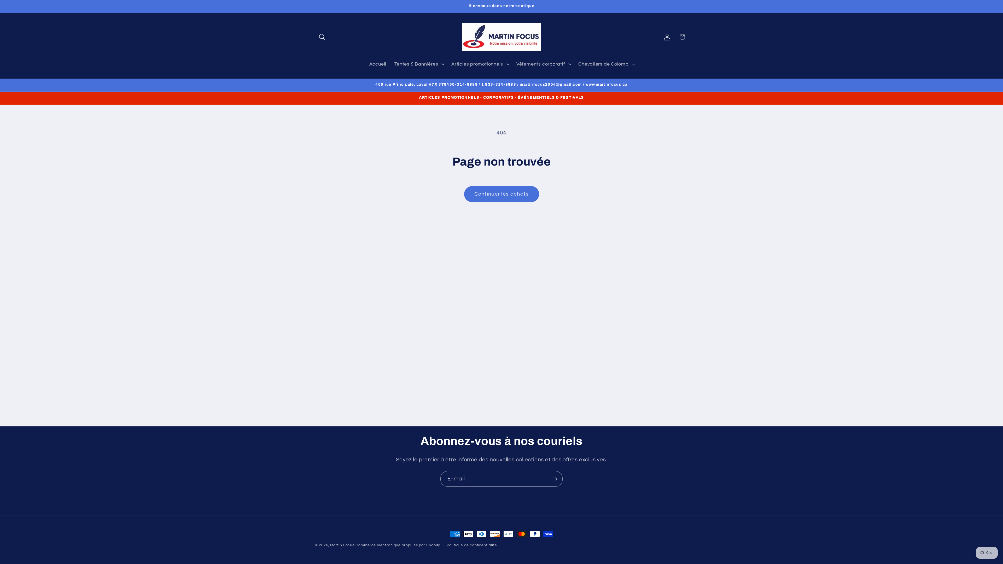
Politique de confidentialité (472, 545)
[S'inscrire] (554, 479)
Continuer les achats (501, 194)
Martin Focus (342, 545)
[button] (322, 37)
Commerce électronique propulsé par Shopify (397, 545)
